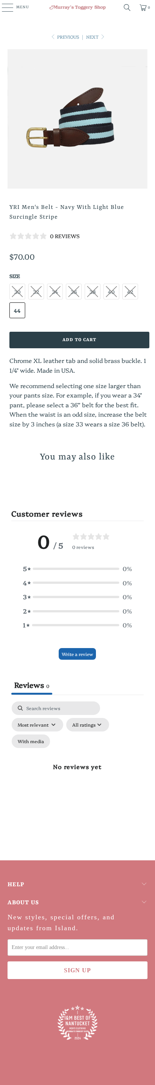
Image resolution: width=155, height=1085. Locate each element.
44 (17, 310)
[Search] (127, 7)
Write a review (77, 654)
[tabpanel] (77, 775)
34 (55, 291)
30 (17, 291)
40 (111, 291)
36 (74, 291)
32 (36, 291)
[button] (77, 569)
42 (130, 291)
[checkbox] (31, 741)
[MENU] (3, 7)
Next (93, 36)
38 (93, 291)
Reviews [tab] (31, 684)
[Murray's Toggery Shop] (77, 7)
